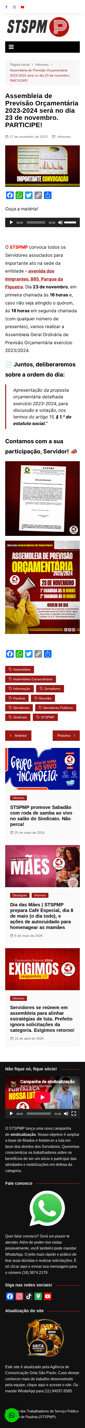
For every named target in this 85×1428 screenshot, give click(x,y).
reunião (45, 698)
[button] (12, 1415)
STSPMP (47, 717)
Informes (64, 137)
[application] (42, 222)
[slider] (70, 222)
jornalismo (52, 688)
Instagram (14, 7)
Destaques (20, 895)
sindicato (20, 717)
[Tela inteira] (73, 1113)
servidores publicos (58, 708)
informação (21, 688)
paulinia (19, 698)
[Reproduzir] (11, 222)
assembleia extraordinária (32, 679)
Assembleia (21, 669)
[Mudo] (60, 222)
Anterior (21, 736)
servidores (21, 708)
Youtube (22, 7)
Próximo (63, 736)
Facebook (6, 7)
